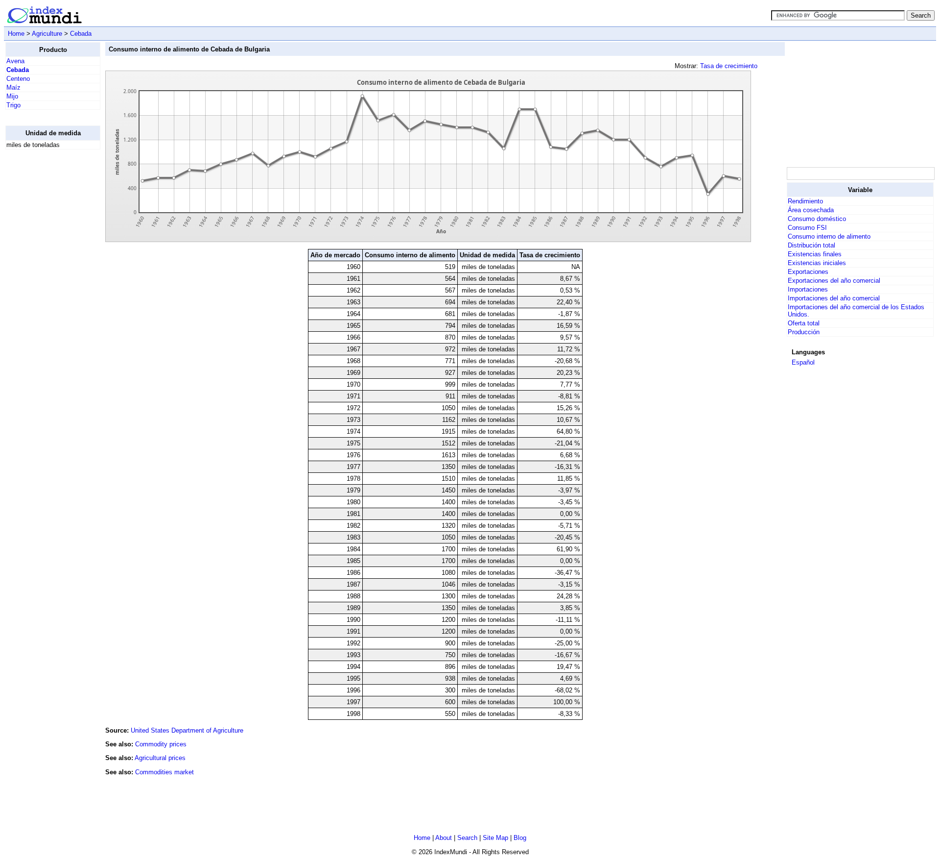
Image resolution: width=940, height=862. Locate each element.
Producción (804, 332)
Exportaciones (808, 271)
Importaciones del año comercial (834, 298)
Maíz (13, 87)
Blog (520, 837)
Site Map (495, 837)
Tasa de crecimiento (728, 66)
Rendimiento (805, 201)
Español (803, 362)
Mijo (12, 96)
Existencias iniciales (817, 263)
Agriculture (47, 33)
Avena (15, 61)
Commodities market (164, 772)
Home (16, 33)
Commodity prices (161, 744)
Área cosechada (811, 210)
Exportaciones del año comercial (834, 280)
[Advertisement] (44, 304)
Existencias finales (815, 254)
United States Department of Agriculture (187, 730)
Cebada (81, 33)
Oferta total (804, 323)
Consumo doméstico (817, 218)
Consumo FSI (807, 227)
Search (467, 837)
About (443, 837)
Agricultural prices (160, 758)
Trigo (13, 105)
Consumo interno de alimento (829, 236)
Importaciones (808, 289)
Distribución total (811, 245)
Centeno (18, 78)
